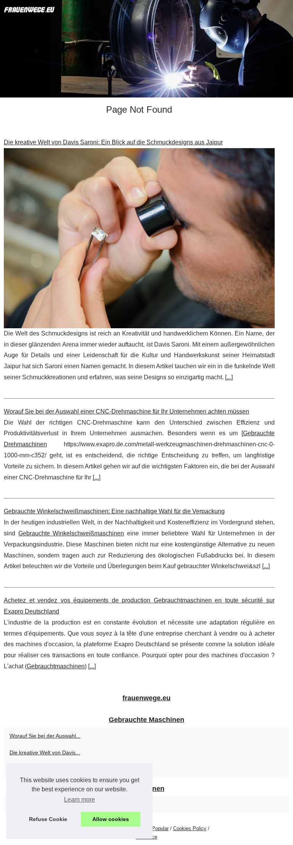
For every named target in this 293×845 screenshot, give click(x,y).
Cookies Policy (189, 828)
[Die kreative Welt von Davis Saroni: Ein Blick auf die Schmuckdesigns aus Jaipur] (139, 238)
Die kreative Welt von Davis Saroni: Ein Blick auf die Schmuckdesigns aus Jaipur (113, 142)
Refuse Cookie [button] (48, 819)
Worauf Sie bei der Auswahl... (45, 736)
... (229, 377)
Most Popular (154, 828)
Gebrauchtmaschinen (56, 666)
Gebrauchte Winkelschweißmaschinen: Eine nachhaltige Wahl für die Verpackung (114, 511)
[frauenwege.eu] (146, 48)
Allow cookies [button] (110, 819)
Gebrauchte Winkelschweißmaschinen (71, 533)
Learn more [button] (79, 799)
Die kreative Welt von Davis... (45, 752)
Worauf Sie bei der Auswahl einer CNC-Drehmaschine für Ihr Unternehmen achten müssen (126, 411)
